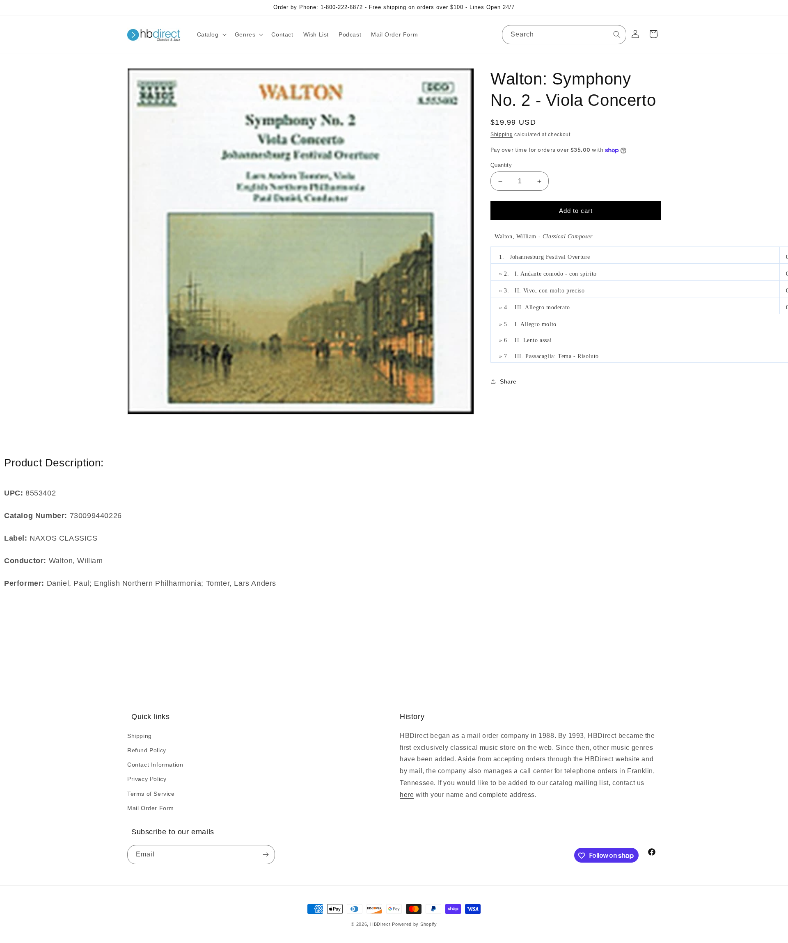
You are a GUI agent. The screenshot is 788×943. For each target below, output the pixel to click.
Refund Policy (146, 750)
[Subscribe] (266, 855)
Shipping (501, 134)
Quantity (501, 165)
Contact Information (155, 764)
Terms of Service (151, 793)
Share (508, 382)
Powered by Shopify (414, 924)
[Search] (617, 34)
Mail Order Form (150, 807)
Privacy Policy (146, 779)
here (407, 794)
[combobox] (564, 34)
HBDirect (380, 924)
